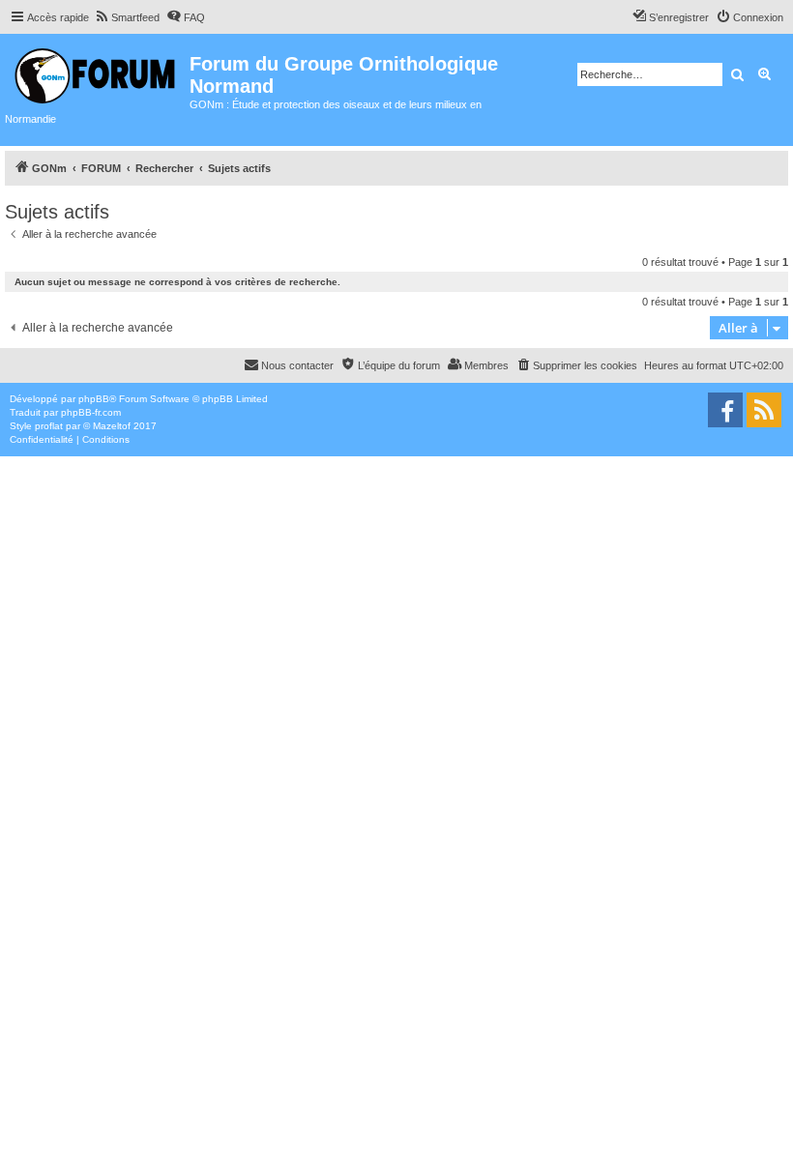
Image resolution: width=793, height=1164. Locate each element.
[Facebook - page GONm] (725, 410)
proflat (49, 426)
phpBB (93, 398)
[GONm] (97, 73)
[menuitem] (127, 17)
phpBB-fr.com (91, 412)
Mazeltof (112, 426)
